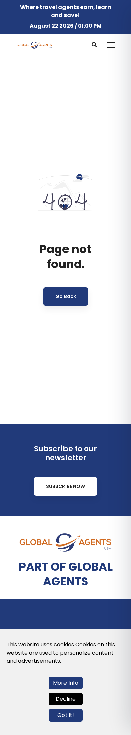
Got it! (65, 715)
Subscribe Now (65, 486)
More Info (65, 683)
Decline (66, 699)
